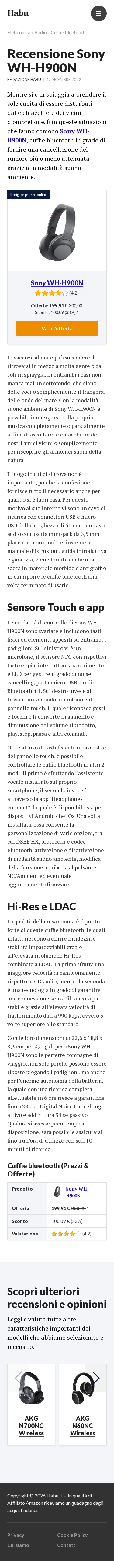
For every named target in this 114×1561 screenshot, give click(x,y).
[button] (95, 1378)
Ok (30, 1547)
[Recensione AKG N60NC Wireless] (83, 1388)
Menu (99, 13)
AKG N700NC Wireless (31, 1426)
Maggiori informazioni (31, 1531)
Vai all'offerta (57, 328)
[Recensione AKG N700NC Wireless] (31, 1388)
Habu (17, 13)
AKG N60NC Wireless (82, 1426)
